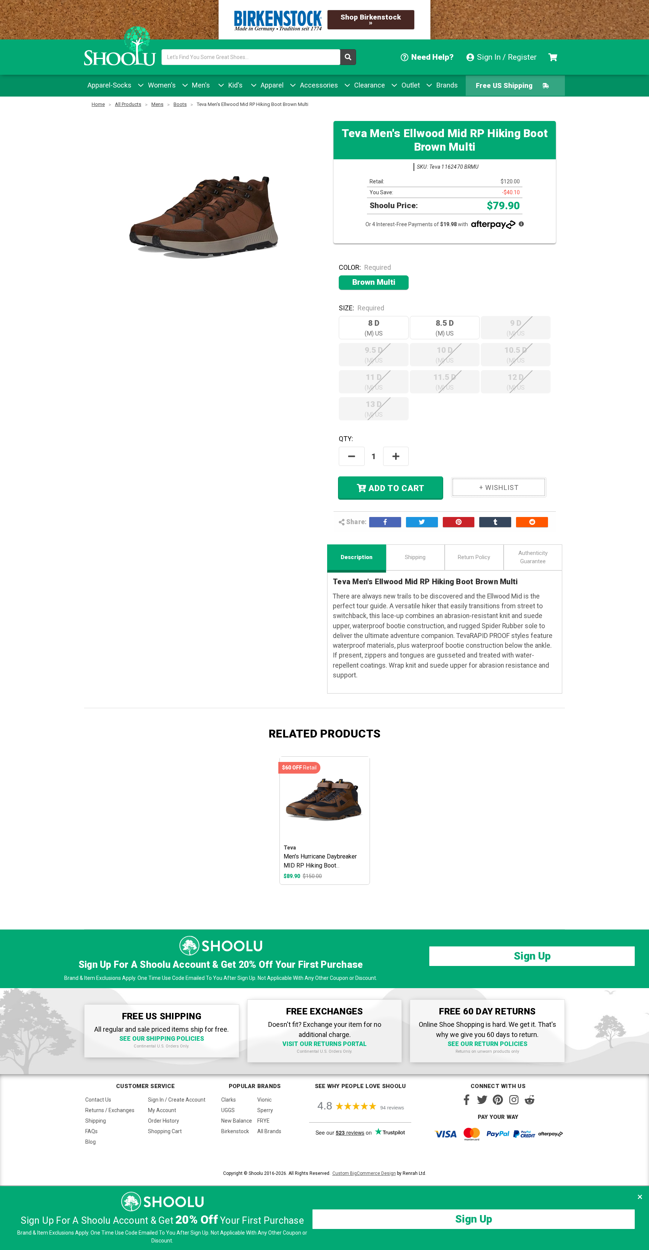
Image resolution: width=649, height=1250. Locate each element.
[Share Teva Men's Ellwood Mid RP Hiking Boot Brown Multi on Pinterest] (459, 522)
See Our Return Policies (487, 1043)
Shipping (415, 557)
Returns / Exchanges (109, 1110)
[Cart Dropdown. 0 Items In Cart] (553, 57)
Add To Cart (395, 488)
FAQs (91, 1131)
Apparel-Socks (109, 85)
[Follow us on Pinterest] (498, 1099)
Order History (163, 1121)
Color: (365, 267)
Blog (90, 1142)
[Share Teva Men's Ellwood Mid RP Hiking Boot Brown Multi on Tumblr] (495, 522)
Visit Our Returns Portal (324, 1043)
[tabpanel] (324, 820)
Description (357, 557)
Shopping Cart (165, 1131)
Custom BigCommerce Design (364, 1173)
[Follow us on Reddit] (529, 1099)
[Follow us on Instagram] (514, 1099)
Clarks (228, 1100)
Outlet (410, 85)
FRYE (263, 1121)
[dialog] (324, 1218)
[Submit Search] (348, 57)
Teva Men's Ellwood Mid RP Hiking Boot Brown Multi (252, 104)
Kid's (234, 85)
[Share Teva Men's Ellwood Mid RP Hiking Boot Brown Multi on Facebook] (385, 522)
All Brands (269, 1131)
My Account (162, 1110)
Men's (200, 85)
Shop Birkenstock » (371, 20)
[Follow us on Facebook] (466, 1099)
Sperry (265, 1110)
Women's (161, 85)
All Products (128, 104)
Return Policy (474, 557)
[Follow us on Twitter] (482, 1099)
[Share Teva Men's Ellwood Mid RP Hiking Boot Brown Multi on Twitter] (422, 522)
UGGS (228, 1110)
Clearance (368, 85)
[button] (640, 1196)
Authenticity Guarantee (533, 557)
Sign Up (532, 956)
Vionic (264, 1100)
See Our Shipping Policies (161, 1038)
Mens (157, 104)
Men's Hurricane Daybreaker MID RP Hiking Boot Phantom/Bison (320, 865)
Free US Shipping (504, 85)
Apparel (271, 85)
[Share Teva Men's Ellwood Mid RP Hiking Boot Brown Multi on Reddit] (532, 522)
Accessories (318, 85)
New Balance (236, 1121)
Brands (446, 85)
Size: (361, 308)
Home (98, 104)
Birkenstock (235, 1131)
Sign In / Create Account (176, 1100)
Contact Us (98, 1100)
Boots (180, 104)
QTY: (346, 439)
